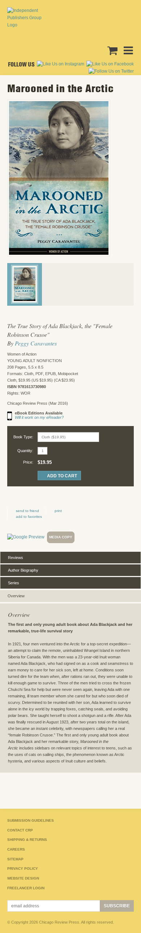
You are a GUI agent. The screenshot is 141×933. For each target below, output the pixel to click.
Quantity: (25, 450)
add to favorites (29, 517)
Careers (16, 849)
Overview (16, 596)
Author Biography (23, 570)
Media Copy (60, 537)
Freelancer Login (25, 888)
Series (13, 583)
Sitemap (15, 859)
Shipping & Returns (27, 840)
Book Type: (23, 437)
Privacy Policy (22, 868)
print (58, 511)
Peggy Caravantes (36, 343)
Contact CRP (20, 830)
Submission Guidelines (30, 820)
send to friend (27, 511)
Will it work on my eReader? (39, 417)
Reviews (15, 557)
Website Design (23, 878)
